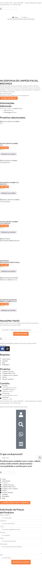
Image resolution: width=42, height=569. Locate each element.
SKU (1, 555)
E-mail (2, 526)
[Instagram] (7, 348)
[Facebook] (2, 348)
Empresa (2, 532)
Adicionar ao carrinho (8, 154)
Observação (3, 544)
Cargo (2, 538)
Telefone (3, 521)
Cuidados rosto (17, 108)
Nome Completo (5, 515)
